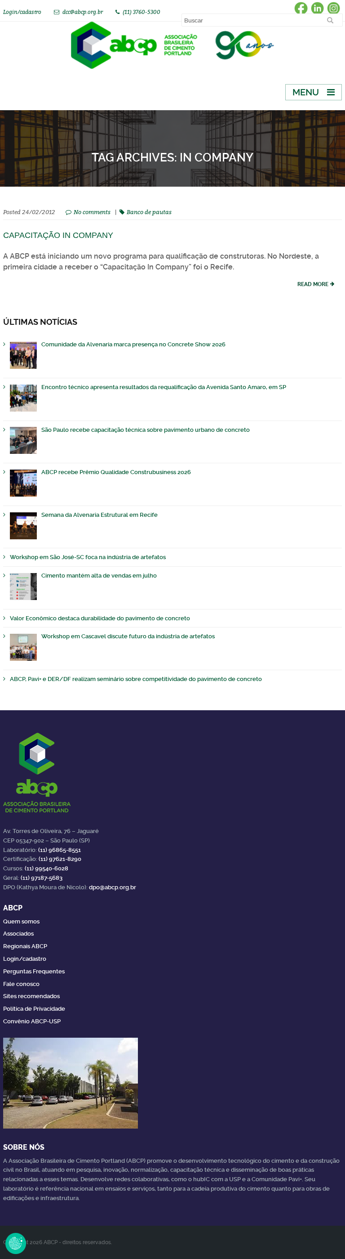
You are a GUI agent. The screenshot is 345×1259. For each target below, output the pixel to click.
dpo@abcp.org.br (112, 887)
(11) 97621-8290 (60, 859)
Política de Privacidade (34, 1008)
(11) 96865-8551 (59, 850)
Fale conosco (21, 984)
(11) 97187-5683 (41, 877)
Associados (18, 933)
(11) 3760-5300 (141, 12)
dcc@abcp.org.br (82, 12)
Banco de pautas (149, 212)
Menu (305, 92)
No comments (92, 212)
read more (312, 284)
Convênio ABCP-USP (32, 1021)
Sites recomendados (31, 996)
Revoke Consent (15, 1243)
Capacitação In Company (58, 235)
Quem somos (21, 921)
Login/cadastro (22, 12)
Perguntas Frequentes (34, 971)
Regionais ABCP (25, 946)
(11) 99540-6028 (46, 868)
